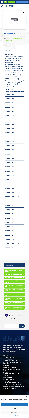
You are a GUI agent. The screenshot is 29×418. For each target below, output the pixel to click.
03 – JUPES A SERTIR (8, 359)
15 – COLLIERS (6, 375)
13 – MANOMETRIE (7, 377)
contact (11, 2)
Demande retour (22, 2)
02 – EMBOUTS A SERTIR (9, 357)
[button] (27, 396)
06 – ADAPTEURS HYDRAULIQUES (11, 361)
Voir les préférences (14, 412)
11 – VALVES (5, 372)
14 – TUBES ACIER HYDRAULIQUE (11, 374)
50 (11, 318)
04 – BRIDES (6, 365)
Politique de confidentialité (13, 415)
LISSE (11, 40)
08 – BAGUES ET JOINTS (8, 379)
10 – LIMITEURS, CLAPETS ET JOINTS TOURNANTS (11, 369)
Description (7, 50)
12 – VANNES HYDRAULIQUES (10, 388)
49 (22, 315)
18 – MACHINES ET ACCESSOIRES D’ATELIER (13, 386)
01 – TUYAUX (6, 355)
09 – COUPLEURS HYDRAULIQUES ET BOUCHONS (12, 363)
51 (14, 318)
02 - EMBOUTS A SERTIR (14, 38)
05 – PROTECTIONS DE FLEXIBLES (11, 383)
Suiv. (17, 318)
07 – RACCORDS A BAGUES (9, 367)
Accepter (14, 404)
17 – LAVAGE (6, 381)
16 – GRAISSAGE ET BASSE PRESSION (12, 384)
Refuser (14, 408)
